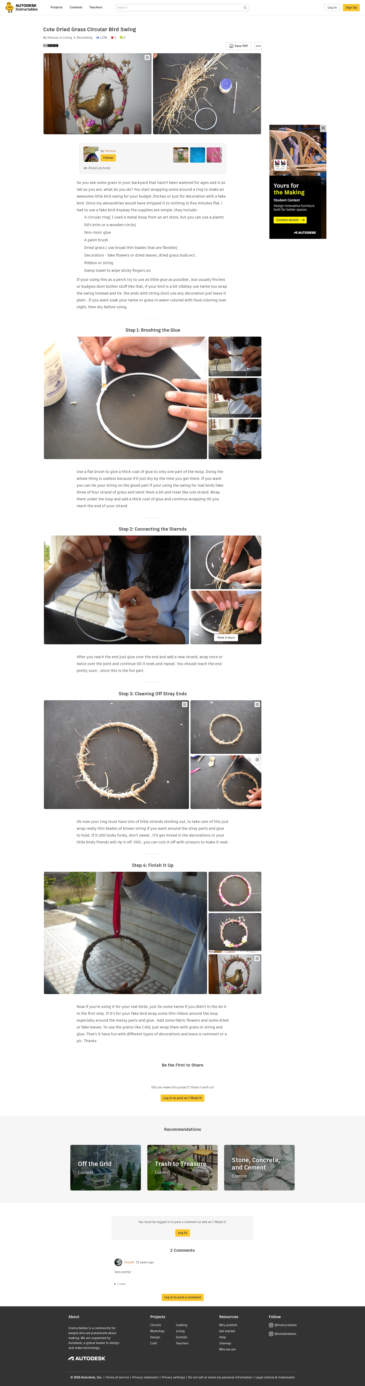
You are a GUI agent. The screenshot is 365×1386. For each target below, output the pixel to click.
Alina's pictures (99, 168)
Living (67, 38)
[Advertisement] (297, 182)
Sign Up (351, 7)
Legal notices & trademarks (275, 1377)
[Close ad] (323, 128)
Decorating (84, 38)
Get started (227, 1331)
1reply (121, 1284)
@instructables (286, 1325)
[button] (258, 46)
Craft (153, 1343)
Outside (181, 1337)
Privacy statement (145, 1377)
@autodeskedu (285, 1334)
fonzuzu (53, 38)
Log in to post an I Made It (182, 1098)
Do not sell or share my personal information (220, 1377)
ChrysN (129, 1262)
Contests (76, 7)
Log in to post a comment (182, 1297)
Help (222, 1337)
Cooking (181, 1325)
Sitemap (225, 1343)
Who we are (227, 1349)
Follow (108, 158)
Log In (332, 7)
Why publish (228, 1325)
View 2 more (226, 637)
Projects (57, 7)
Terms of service (117, 1377)
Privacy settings (173, 1377)
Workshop (157, 1331)
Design (155, 1337)
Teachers (96, 7)
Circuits (155, 1325)
